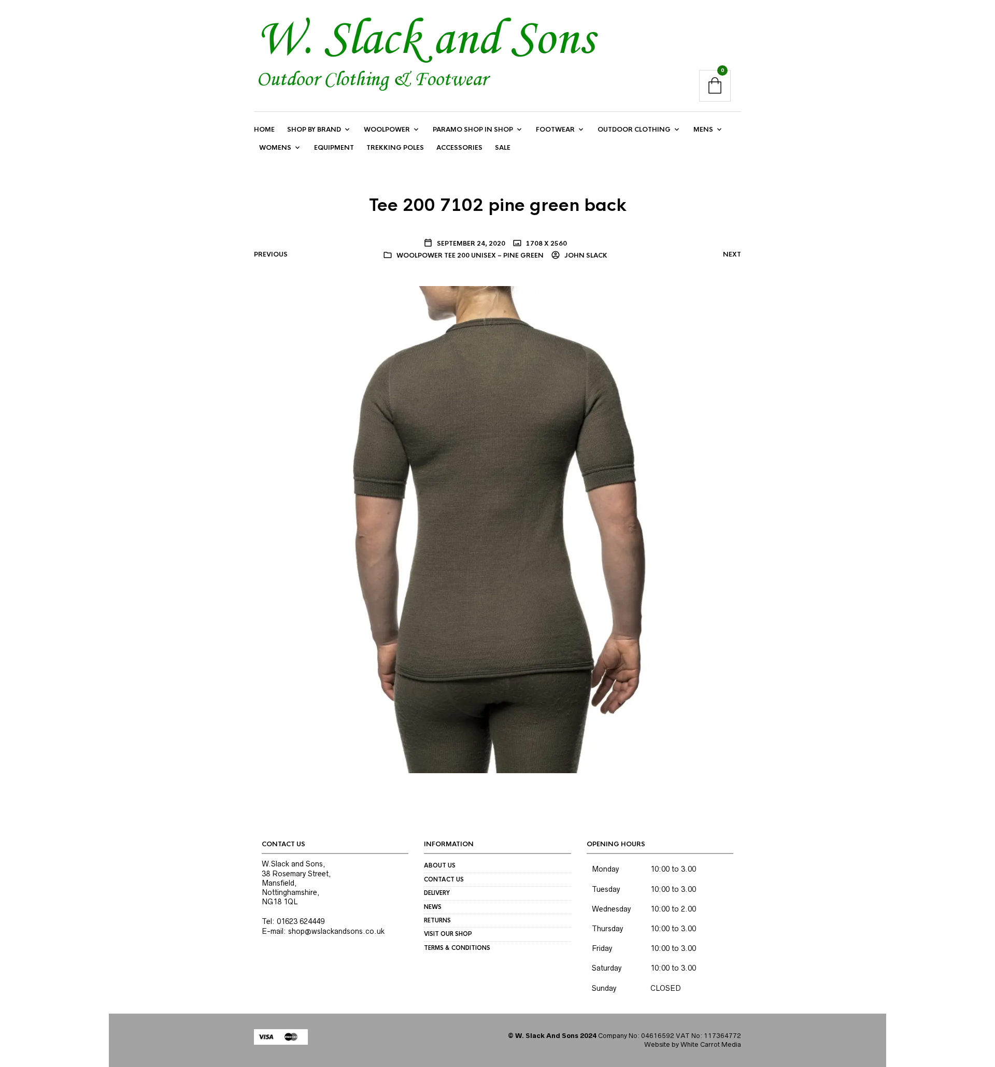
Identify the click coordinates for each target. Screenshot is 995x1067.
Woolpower (387, 129)
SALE (502, 148)
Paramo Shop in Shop (473, 129)
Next (732, 254)
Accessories (459, 148)
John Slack (585, 255)
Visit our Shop (448, 933)
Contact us (444, 879)
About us (440, 865)
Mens (703, 129)
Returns (437, 920)
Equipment (334, 148)
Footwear (555, 129)
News (433, 906)
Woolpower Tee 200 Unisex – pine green (470, 255)
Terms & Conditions (457, 947)
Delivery (437, 893)
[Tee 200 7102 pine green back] (497, 529)
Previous (271, 254)
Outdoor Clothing (634, 129)
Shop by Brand (314, 129)
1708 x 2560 (545, 243)
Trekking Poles (395, 148)
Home (264, 129)
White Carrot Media (710, 1044)
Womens (275, 148)
